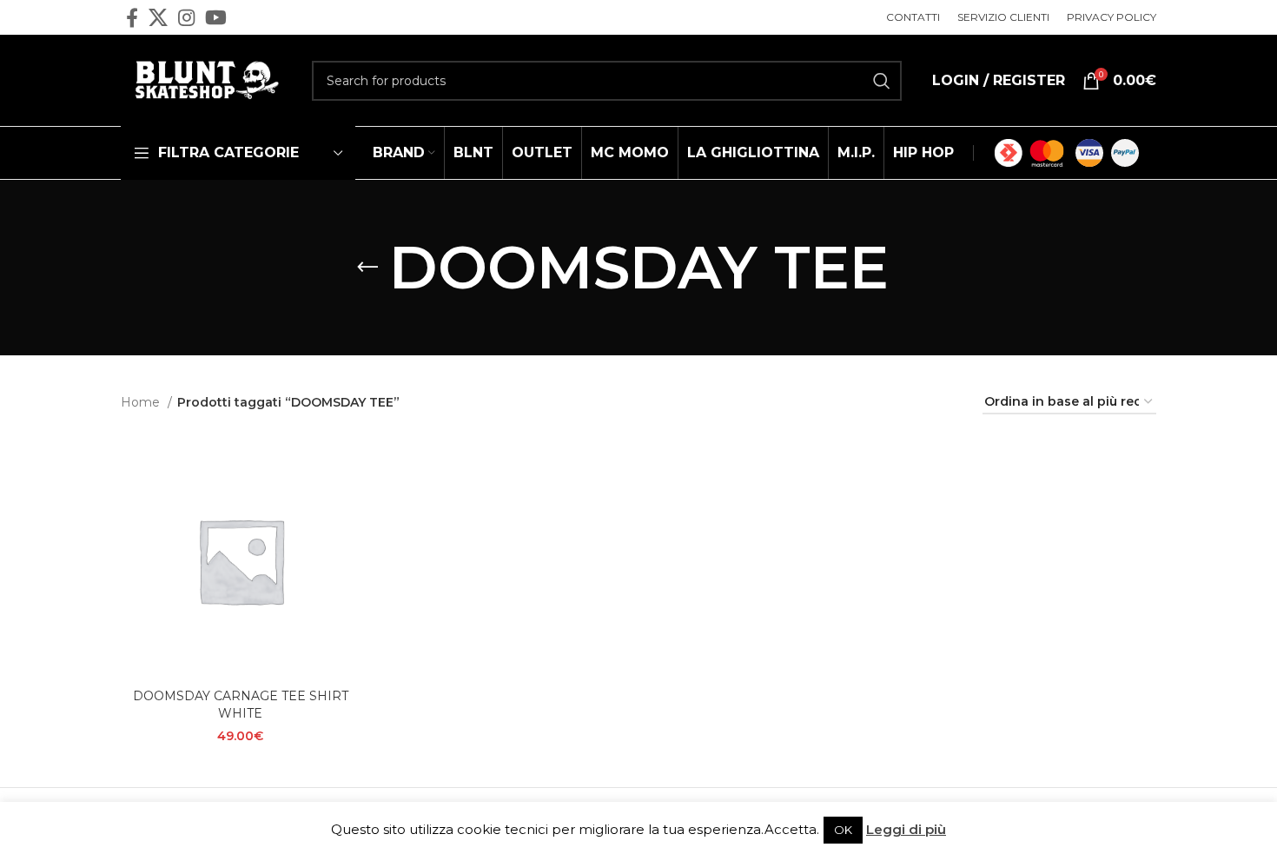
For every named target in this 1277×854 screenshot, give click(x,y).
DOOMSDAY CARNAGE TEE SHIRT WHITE (240, 704)
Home (142, 402)
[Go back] (367, 267)
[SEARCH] (882, 81)
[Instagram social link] (186, 17)
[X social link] (158, 17)
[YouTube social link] (216, 17)
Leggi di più (906, 829)
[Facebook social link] (132, 17)
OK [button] (843, 830)
